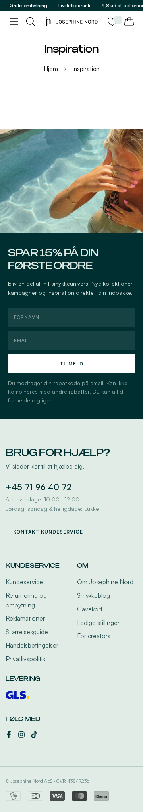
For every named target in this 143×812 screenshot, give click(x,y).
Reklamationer (25, 618)
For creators (93, 636)
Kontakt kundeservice (48, 532)
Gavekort (89, 609)
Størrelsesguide (27, 632)
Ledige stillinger (98, 623)
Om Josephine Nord (105, 582)
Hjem (51, 69)
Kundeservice (24, 582)
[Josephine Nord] (71, 21)
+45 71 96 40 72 (39, 487)
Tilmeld (71, 364)
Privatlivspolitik (25, 659)
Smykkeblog (93, 595)
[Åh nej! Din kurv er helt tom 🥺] (129, 21)
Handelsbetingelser (32, 645)
